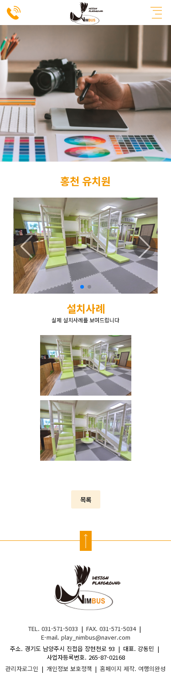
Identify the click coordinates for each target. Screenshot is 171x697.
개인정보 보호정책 (69, 668)
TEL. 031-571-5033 (53, 628)
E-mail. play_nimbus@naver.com (85, 637)
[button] (82, 287)
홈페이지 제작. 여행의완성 (133, 668)
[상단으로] (86, 541)
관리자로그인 (21, 668)
